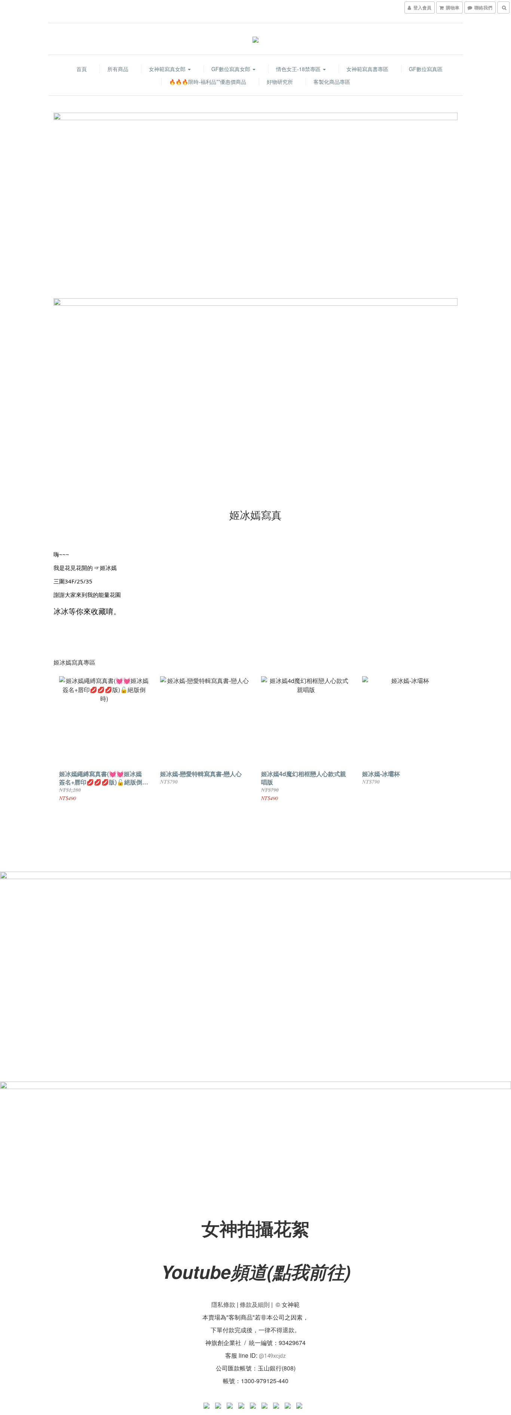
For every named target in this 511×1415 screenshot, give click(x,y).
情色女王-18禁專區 (299, 69)
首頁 (81, 69)
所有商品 (117, 69)
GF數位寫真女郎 (231, 69)
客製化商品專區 (331, 81)
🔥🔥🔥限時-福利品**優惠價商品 (207, 81)
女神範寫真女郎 (168, 69)
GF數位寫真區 (426, 69)
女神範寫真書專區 (367, 69)
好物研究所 (280, 81)
